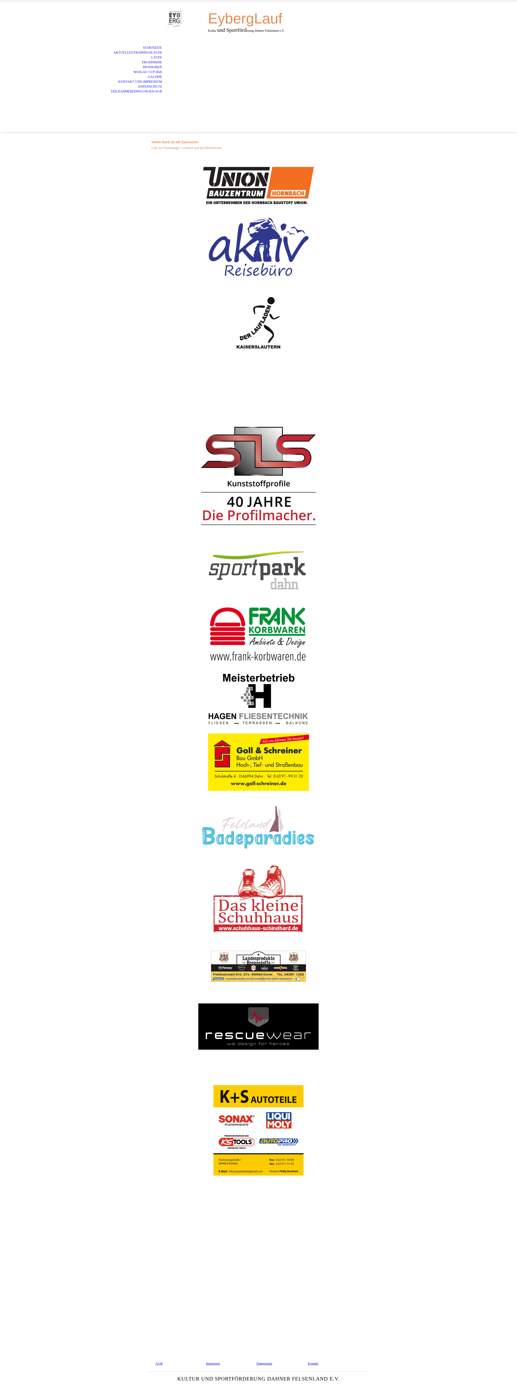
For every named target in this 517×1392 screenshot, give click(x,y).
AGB (159, 1363)
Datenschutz (150, 86)
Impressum (213, 1363)
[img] (174, 19)
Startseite (152, 47)
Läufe (156, 57)
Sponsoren (152, 67)
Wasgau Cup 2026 (147, 72)
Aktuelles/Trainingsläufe (137, 52)
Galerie (155, 76)
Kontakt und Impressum (140, 81)
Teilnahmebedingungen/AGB (136, 91)
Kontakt (313, 1363)
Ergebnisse (152, 62)
